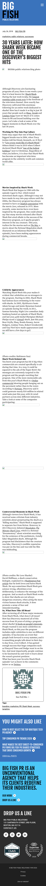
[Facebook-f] (6, 834)
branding (5, 706)
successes (29, 36)
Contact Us (10, 828)
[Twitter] (18, 834)
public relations (17, 36)
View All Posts (9, 756)
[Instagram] (12, 834)
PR (20, 706)
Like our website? (23, 881)
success (36, 706)
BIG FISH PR (20, 31)
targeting (6, 709)
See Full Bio (21, 697)
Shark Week (27, 706)
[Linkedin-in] (25, 834)
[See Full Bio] (28, 697)
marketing (6, 36)
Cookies (23, 876)
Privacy (23, 872)
